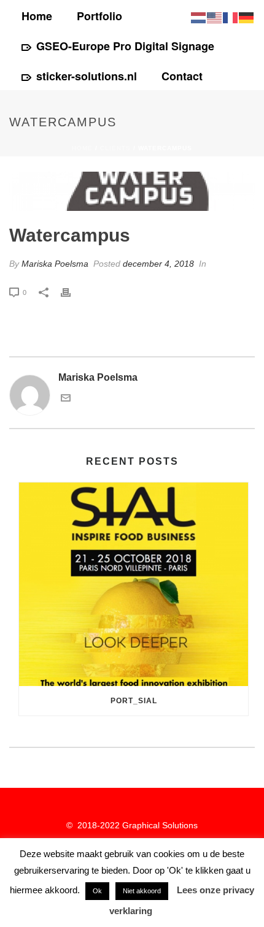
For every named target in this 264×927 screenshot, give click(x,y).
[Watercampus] (132, 191)
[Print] (72, 292)
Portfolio (99, 16)
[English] (215, 17)
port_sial (134, 700)
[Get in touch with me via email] (66, 399)
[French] (231, 17)
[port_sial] (133, 584)
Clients (115, 148)
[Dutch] (199, 17)
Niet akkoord (142, 891)
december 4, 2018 (158, 264)
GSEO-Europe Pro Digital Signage (125, 46)
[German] (247, 17)
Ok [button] (97, 891)
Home (36, 16)
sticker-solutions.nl (86, 76)
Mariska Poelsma (54, 264)
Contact (182, 76)
